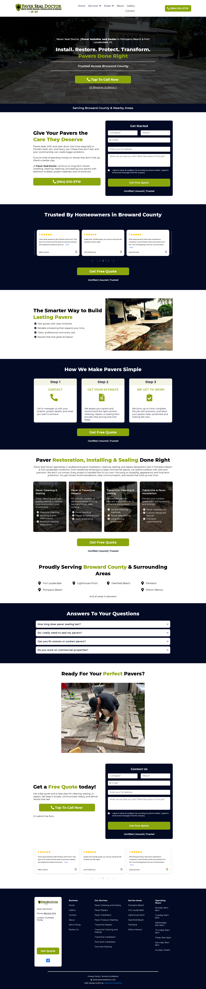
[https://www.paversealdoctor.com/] (38, 8)
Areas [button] (107, 5)
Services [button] (93, 5)
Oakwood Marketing (113, 983)
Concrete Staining (103, 947)
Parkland (132, 925)
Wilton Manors (135, 929)
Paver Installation (103, 915)
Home (72, 905)
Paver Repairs (101, 910)
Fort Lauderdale (136, 910)
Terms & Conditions (109, 976)
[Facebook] (48, 960)
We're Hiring (75, 925)
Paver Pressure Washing (106, 920)
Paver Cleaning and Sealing (108, 905)
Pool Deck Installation (105, 942)
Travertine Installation (105, 937)
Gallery (72, 910)
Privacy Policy (94, 976)
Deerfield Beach (136, 920)
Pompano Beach (136, 905)
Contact (72, 915)
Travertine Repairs (103, 925)
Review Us (74, 929)
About (72, 920)
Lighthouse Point (136, 915)
